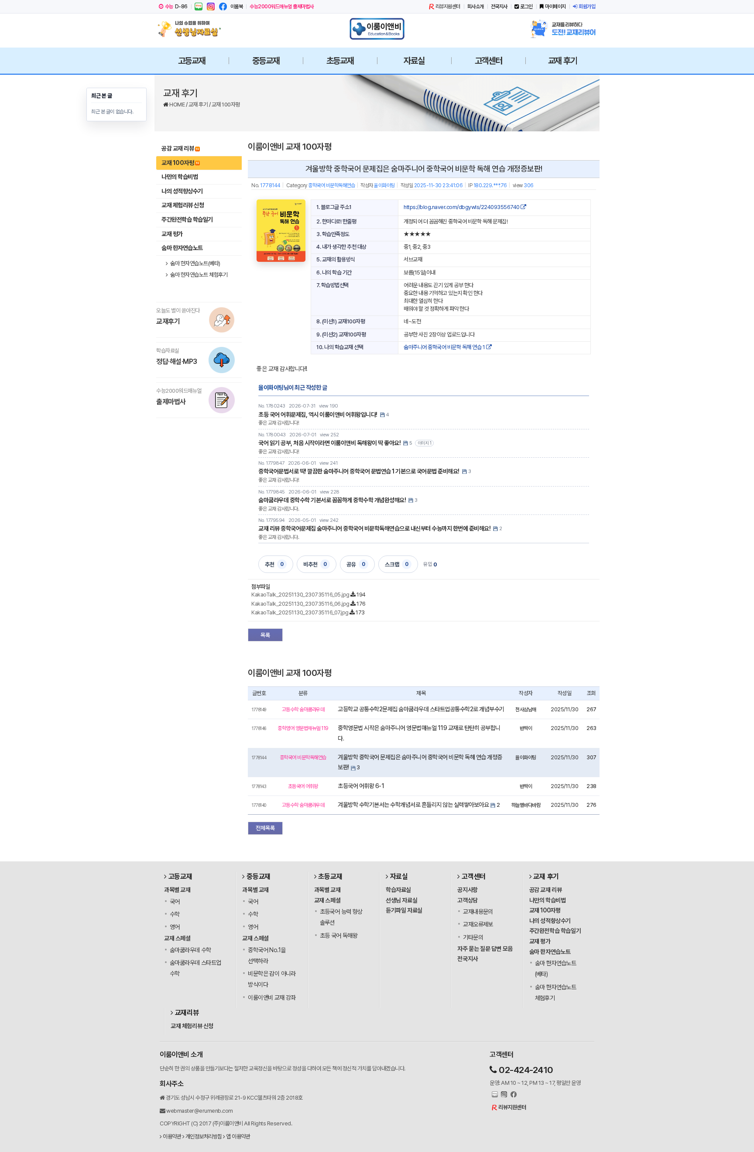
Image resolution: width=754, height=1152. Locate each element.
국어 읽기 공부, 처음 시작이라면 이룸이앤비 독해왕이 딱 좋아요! (329, 442)
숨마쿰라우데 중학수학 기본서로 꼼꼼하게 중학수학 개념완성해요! (332, 500)
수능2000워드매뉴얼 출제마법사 (282, 6)
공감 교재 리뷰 (177, 148)
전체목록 (265, 828)
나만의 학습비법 (179, 176)
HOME (177, 104)
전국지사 (499, 6)
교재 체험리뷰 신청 (182, 205)
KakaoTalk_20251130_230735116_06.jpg (300, 603)
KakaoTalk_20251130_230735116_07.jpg (300, 612)
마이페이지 (555, 6)
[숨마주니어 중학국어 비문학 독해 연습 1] (281, 230)
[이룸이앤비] (377, 29)
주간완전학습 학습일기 (187, 219)
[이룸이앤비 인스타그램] (211, 6)
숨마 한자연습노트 (182, 247)
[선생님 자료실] (191, 29)
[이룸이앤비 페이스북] (223, 6)
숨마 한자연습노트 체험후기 (198, 274)
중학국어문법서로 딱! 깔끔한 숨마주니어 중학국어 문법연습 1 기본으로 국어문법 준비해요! (358, 471)
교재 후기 (198, 104)
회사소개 (475, 6)
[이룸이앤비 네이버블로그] (198, 6)
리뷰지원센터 (447, 6)
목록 (265, 635)
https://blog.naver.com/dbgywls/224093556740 (462, 207)
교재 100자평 (226, 104)
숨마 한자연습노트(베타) (194, 263)
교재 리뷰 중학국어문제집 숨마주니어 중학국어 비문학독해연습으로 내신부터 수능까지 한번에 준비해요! (374, 528)
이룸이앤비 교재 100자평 (289, 146)
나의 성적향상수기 (182, 191)
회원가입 (587, 6)
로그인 (526, 6)
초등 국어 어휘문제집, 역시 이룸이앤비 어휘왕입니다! (317, 414)
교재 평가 (172, 233)
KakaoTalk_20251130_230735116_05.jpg (300, 594)
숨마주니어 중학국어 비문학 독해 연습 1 (445, 347)
